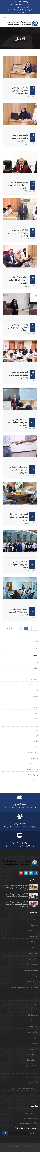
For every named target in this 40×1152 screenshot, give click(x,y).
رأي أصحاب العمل (32, 1060)
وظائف (36, 747)
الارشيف (35, 976)
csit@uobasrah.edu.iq (19, 7)
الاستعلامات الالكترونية (31, 1066)
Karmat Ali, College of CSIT (28, 1123)
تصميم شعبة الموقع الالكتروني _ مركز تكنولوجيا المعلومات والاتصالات (21, 1146)
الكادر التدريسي (33, 947)
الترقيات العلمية (33, 752)
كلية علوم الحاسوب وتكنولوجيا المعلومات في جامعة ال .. (18, 233)
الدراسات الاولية (33, 931)
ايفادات (36, 741)
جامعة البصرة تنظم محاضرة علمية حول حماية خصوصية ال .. (19, 90)
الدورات (35, 919)
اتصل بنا (35, 1071)
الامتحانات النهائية (32, 964)
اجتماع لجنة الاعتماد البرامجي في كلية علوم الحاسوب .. (18, 280)
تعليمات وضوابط (33, 1049)
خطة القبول (34, 1043)
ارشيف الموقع (33, 1082)
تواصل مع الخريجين (32, 1077)
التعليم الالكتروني (20, 12)
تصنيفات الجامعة (33, 764)
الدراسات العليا (33, 936)
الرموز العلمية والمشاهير (30, 1054)
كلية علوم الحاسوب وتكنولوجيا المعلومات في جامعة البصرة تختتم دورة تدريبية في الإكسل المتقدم (16, 904)
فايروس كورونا (33, 679)
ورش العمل (34, 925)
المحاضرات (34, 992)
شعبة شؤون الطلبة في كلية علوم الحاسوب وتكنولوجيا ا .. (18, 470)
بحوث (36, 713)
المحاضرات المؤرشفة (31, 970)
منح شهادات (34, 758)
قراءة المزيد (31, 96)
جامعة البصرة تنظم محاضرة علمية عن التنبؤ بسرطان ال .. (18, 327)
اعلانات (36, 668)
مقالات (36, 707)
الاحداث (13, 10)
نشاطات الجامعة (33, 685)
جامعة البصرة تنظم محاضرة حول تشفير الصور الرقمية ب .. (20, 138)
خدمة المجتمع (33, 690)
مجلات (36, 724)
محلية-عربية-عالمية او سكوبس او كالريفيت (24, 987)
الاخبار (22, 10)
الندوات (36, 998)
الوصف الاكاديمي (32, 942)
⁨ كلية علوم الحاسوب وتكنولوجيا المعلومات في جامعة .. (17, 564)
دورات (36, 730)
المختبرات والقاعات (32, 981)
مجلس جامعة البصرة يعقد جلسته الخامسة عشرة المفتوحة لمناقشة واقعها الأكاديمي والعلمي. (15, 888)
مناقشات (35, 674)
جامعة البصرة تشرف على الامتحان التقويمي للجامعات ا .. (18, 612)
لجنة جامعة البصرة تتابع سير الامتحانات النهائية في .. (18, 517)
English (30, 10)
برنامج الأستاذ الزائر (32, 775)
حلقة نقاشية (34, 718)
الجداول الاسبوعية (32, 959)
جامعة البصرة (20, 1149)
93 (36, 632)
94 (31, 632)
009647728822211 (19, 2)
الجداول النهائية (33, 1037)
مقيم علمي (34, 780)
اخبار (36, 662)
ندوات (36, 735)
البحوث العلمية (33, 953)
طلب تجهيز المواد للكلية (30, 769)
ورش (36, 702)
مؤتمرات (35, 696)
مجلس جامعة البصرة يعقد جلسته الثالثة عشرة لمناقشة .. (18, 185)
